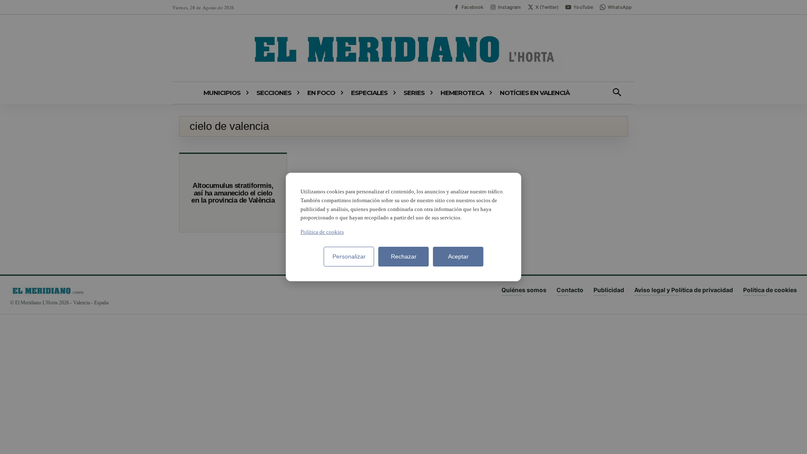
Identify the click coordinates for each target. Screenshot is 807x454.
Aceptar (458, 256)
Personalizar (349, 256)
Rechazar (404, 256)
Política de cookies (322, 232)
